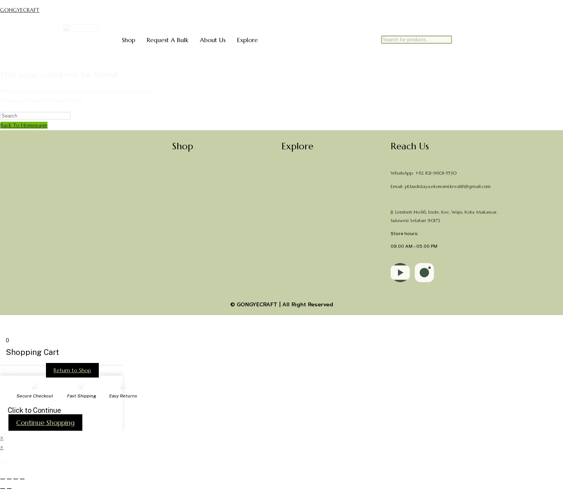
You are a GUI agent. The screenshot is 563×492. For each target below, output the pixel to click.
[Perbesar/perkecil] (2, 479)
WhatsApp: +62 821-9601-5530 (424, 173)
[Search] (451, 47)
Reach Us (410, 146)
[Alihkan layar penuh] (9, 479)
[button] (224, 146)
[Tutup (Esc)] (22, 479)
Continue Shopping (45, 422)
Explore (247, 40)
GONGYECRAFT (19, 10)
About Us (213, 40)
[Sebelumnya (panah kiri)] (2, 488)
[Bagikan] (15, 479)
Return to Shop (72, 370)
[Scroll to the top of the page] (2, 319)
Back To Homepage (23, 125)
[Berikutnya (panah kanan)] (9, 488)
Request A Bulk (167, 40)
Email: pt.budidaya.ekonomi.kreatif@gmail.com (441, 186)
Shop (128, 40)
